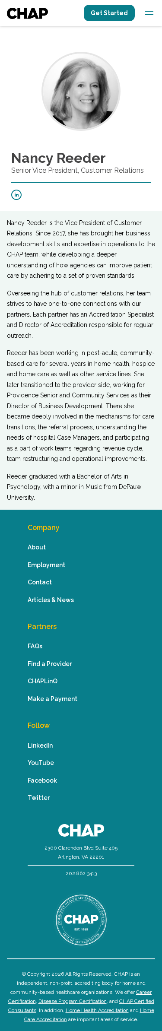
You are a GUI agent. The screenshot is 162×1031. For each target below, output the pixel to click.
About (37, 547)
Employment (46, 564)
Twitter (39, 797)
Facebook (42, 780)
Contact (40, 582)
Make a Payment (52, 698)
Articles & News (51, 599)
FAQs (35, 646)
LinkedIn (40, 745)
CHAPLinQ (42, 681)
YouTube (41, 762)
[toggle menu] (149, 13)
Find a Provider (50, 663)
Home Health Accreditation (97, 1010)
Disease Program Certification (72, 1001)
